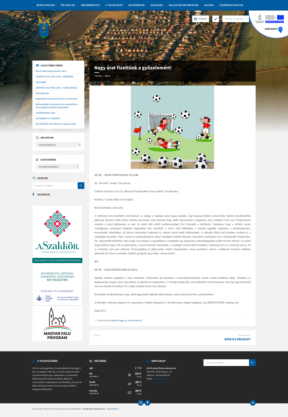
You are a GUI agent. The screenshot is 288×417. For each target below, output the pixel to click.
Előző (97, 335)
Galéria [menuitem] (209, 5)
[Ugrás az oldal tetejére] (253, 403)
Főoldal (98, 75)
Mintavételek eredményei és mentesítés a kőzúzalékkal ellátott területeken (57, 106)
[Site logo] (44, 27)
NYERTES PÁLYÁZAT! (237, 339)
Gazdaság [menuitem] (156, 5)
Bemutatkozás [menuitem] (46, 5)
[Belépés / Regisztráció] (215, 19)
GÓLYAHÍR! (41, 82)
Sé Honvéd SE (135, 320)
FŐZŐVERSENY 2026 (45, 112)
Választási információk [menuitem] (183, 5)
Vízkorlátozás (42, 93)
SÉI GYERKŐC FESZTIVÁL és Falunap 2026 (56, 123)
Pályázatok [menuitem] (68, 5)
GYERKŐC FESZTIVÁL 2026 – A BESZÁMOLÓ (56, 87)
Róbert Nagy (118, 320)
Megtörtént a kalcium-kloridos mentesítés (57, 98)
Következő (244, 335)
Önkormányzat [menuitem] (90, 5)
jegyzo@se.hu (160, 378)
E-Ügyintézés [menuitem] (114, 5)
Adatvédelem (112, 408)
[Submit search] (81, 185)
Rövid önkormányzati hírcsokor (51, 71)
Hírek (107, 75)
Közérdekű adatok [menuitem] (231, 5)
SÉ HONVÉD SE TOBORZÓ (48, 118)
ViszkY (51, 408)
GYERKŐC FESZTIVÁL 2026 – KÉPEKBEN (54, 76)
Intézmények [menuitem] (136, 5)
